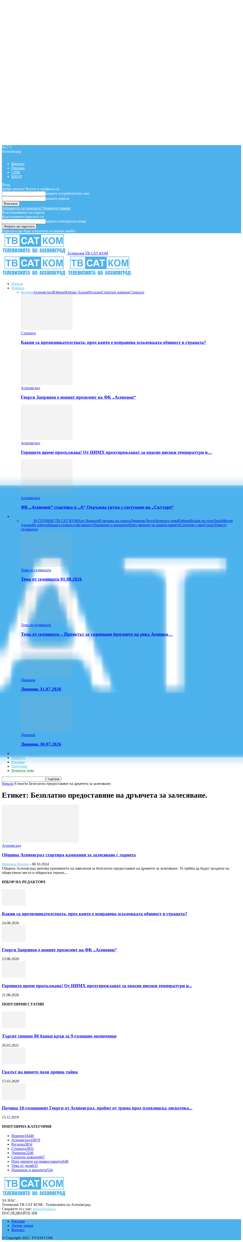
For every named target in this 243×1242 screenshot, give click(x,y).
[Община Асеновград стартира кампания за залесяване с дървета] (40, 841)
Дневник (138, 521)
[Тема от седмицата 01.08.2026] (47, 566)
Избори (58, 292)
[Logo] (34, 276)
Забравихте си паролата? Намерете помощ (36, 208)
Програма (19, 766)
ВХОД (16, 177)
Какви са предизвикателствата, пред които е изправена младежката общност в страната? (113, 342)
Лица (217, 521)
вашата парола (57, 198)
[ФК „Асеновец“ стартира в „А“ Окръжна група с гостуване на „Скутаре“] (47, 494)
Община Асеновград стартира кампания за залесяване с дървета (69, 854)
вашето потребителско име (67, 193)
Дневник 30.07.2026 (41, 744)
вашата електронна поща (66, 221)
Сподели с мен (192, 525)
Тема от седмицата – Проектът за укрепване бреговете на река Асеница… (97, 634)
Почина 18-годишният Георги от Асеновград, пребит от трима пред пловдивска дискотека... (97, 1107)
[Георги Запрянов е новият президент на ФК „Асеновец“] (47, 384)
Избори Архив (76, 292)
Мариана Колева (15, 864)
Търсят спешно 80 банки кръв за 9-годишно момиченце (59, 1035)
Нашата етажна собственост (70, 525)
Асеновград (42, 292)
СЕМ (15, 172)
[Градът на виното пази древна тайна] (14, 1063)
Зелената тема (166, 521)
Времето (18, 758)
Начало (17, 284)
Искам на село (201, 521)
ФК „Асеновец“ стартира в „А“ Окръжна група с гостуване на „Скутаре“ (97, 507)
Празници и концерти (111, 525)
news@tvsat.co (44, 1209)
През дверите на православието (154, 525)
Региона (95, 292)
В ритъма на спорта (115, 521)
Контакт (18, 164)
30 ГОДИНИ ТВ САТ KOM (55, 521)
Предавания (21, 516)
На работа (40, 525)
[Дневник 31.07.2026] (47, 676)
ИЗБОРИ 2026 (23, 753)
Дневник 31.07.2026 (41, 689)
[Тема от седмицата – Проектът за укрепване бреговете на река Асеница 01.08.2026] (47, 621)
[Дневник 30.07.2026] (47, 731)
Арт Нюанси (88, 521)
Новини (17, 288)
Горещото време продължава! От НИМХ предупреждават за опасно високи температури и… (116, 452)
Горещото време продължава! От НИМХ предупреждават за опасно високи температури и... (97, 985)
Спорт (209, 525)
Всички (27, 292)
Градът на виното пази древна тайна (40, 1071)
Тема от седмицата (36, 570)
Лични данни (22, 1225)
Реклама (18, 168)
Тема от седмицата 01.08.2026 (51, 579)
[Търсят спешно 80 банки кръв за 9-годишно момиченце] (14, 1027)
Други (150, 521)
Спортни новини (115, 292)
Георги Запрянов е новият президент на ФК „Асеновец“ (78, 397)
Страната (136, 292)
